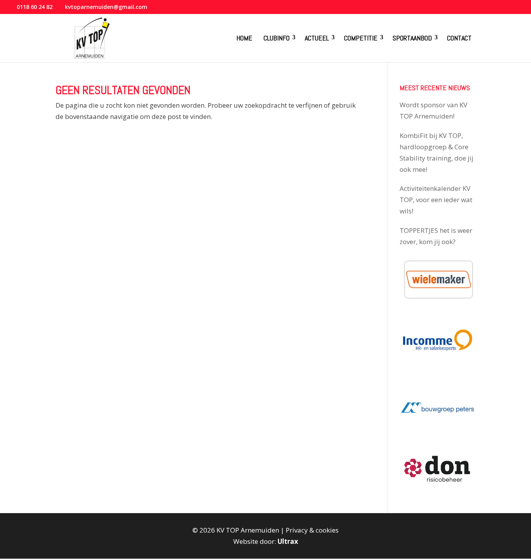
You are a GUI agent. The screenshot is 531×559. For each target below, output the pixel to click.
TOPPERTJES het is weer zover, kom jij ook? (436, 236)
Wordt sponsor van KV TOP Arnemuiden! (433, 110)
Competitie (360, 37)
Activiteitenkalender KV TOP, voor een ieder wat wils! (436, 199)
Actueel (317, 37)
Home (244, 37)
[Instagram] (508, 9)
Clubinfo (277, 37)
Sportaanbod (412, 37)
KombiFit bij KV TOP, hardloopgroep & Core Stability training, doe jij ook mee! (436, 152)
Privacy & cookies (312, 530)
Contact (459, 37)
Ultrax (288, 541)
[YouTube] (497, 9)
